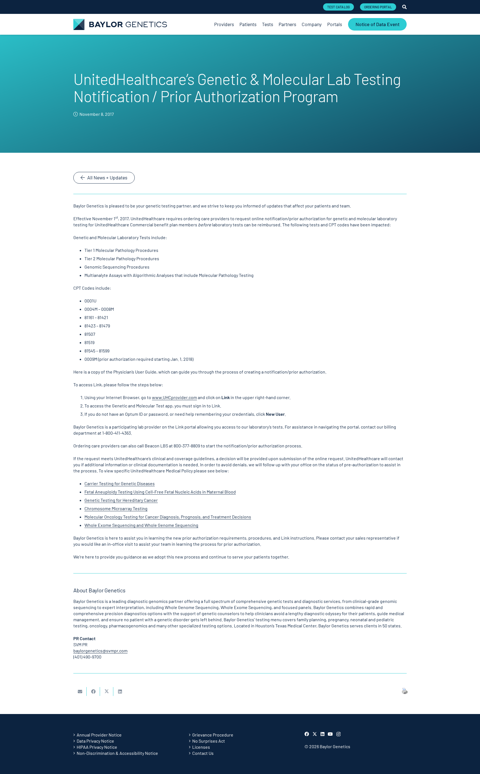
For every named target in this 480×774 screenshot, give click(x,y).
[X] (314, 734)
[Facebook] (306, 734)
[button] (345, 24)
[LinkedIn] (322, 734)
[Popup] (404, 7)
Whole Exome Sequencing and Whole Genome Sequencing (141, 525)
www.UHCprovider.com (174, 397)
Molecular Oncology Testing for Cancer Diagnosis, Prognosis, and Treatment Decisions (167, 516)
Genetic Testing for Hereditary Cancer (121, 500)
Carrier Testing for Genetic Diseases (119, 483)
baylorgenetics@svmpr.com (100, 650)
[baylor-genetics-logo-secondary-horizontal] (120, 24)
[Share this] (93, 691)
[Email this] (80, 691)
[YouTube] (330, 734)
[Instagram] (338, 734)
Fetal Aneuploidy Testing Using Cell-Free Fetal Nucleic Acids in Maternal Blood (160, 491)
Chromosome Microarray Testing (116, 508)
